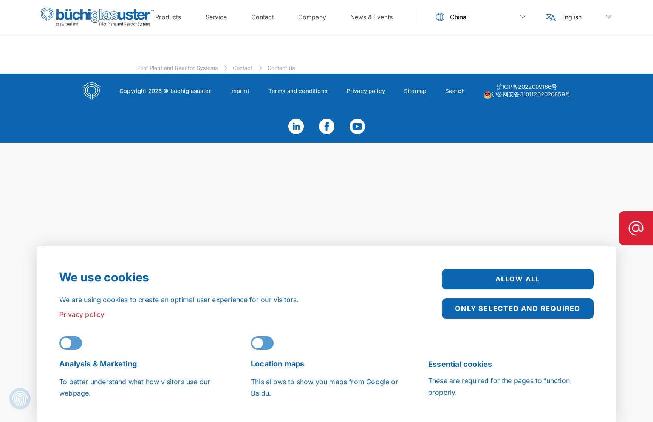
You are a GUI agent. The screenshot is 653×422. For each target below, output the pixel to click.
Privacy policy (82, 314)
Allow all (517, 279)
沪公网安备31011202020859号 (531, 94)
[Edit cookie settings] (20, 399)
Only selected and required (517, 308)
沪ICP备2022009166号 (527, 86)
